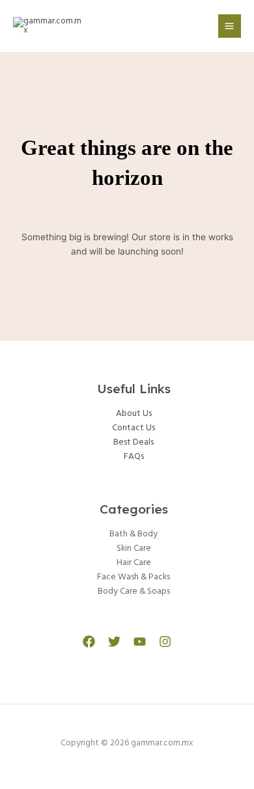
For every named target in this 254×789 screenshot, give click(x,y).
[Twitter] (114, 641)
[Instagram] (165, 641)
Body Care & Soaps (134, 591)
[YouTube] (140, 641)
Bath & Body (133, 534)
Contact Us (133, 428)
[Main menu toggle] (229, 25)
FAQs (134, 457)
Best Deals (133, 442)
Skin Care (134, 548)
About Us (134, 414)
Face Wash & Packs (133, 577)
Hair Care (134, 563)
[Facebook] (89, 641)
